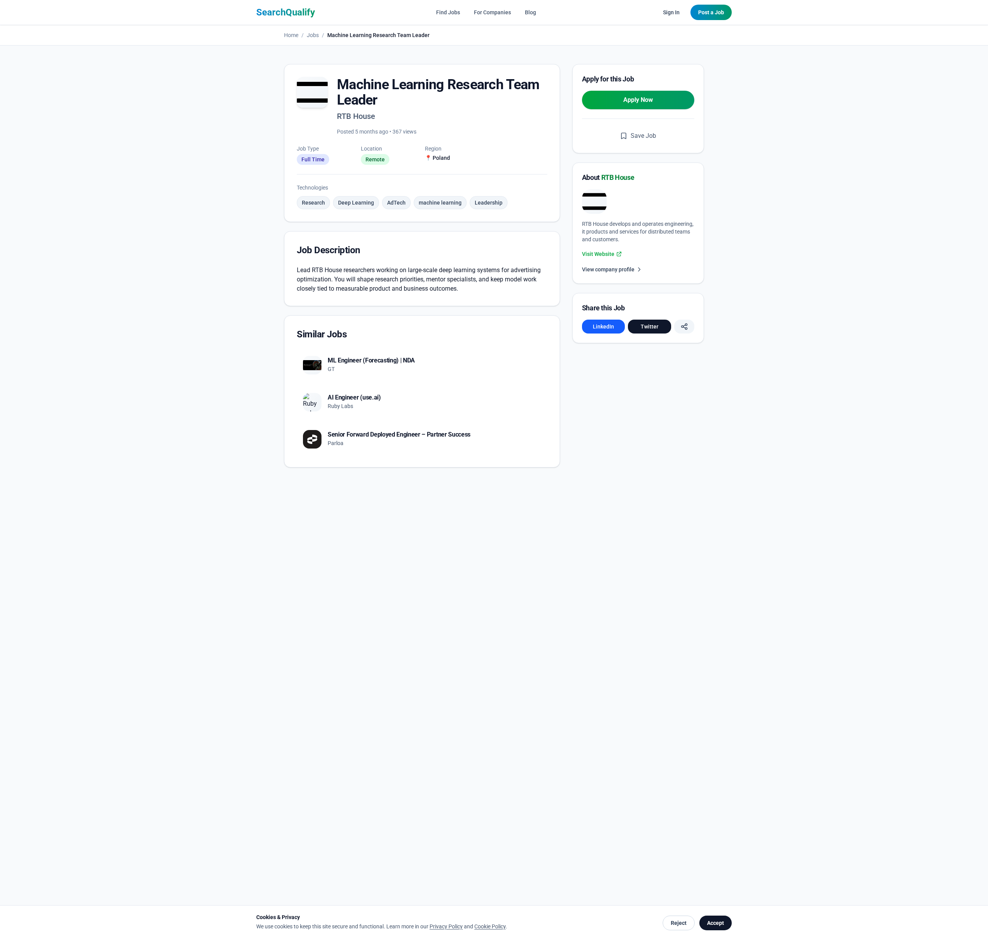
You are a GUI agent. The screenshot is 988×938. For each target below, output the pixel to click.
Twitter (649, 326)
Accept (715, 923)
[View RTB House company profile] (594, 201)
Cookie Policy (490, 926)
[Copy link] (684, 327)
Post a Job (711, 12)
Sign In (671, 12)
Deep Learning (356, 203)
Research (313, 203)
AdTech (396, 203)
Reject (679, 923)
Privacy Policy (446, 926)
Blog (530, 12)
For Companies (492, 12)
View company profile (608, 269)
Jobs (313, 35)
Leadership (488, 203)
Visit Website (598, 254)
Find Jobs (448, 12)
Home (291, 35)
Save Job (643, 135)
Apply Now (638, 99)
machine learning (440, 203)
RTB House (356, 116)
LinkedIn (603, 326)
